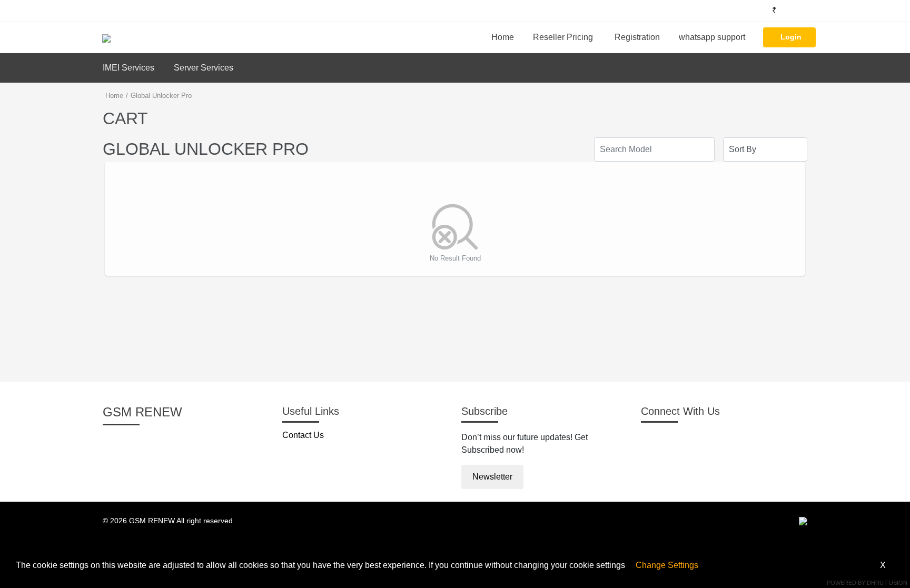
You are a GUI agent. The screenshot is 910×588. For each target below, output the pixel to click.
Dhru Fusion (887, 583)
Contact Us (303, 435)
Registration (637, 37)
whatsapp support (712, 37)
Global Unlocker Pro (161, 95)
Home (502, 37)
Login (791, 37)
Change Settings (667, 565)
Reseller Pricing (563, 37)
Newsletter (492, 476)
